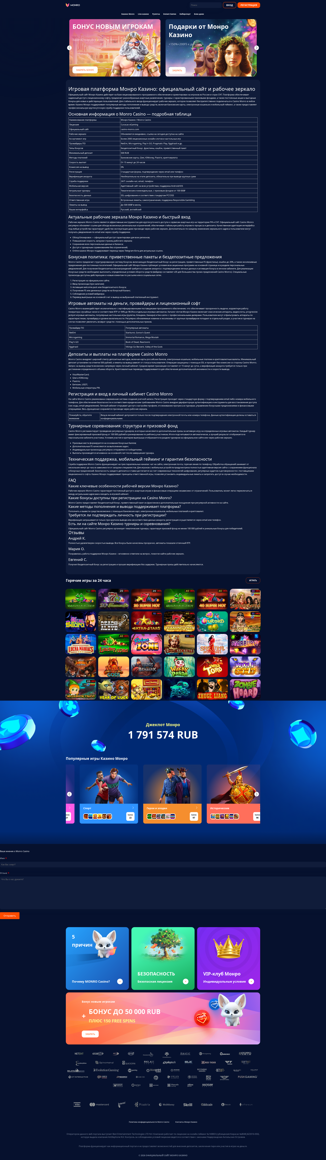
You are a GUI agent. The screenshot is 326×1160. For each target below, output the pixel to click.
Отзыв (3, 873)
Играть (253, 580)
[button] (69, 794)
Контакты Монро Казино (186, 1122)
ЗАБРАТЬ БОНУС (85, 69)
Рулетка (156, 14)
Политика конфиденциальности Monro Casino (149, 1122)
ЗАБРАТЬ (177, 70)
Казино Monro (127, 14)
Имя (2, 858)
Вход (229, 5)
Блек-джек (199, 14)
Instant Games (169, 14)
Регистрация (249, 5)
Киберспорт (185, 14)
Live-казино (143, 14)
